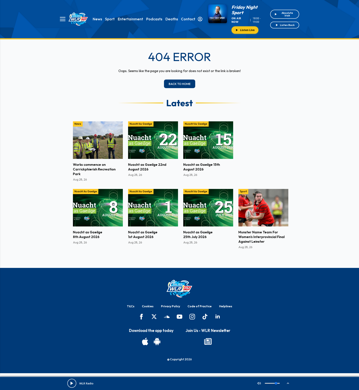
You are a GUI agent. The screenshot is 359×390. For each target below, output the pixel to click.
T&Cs (130, 306)
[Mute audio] (259, 383)
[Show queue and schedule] (288, 383)
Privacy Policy (170, 306)
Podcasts (154, 19)
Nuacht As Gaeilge (141, 123)
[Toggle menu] (62, 19)
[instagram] (192, 316)
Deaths (171, 19)
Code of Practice (200, 306)
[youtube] (179, 316)
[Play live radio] (71, 383)
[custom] (167, 316)
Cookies (148, 306)
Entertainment (130, 19)
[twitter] (154, 316)
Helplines (225, 306)
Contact (188, 19)
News (97, 19)
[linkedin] (217, 316)
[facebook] (141, 316)
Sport (110, 19)
